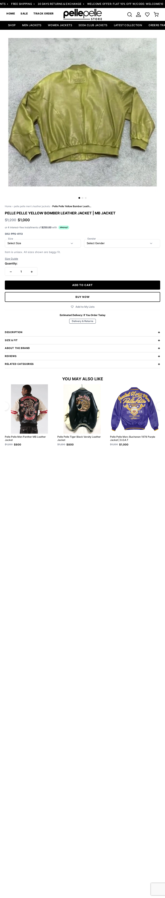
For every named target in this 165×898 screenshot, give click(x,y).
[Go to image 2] (82, 198)
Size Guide (11, 258)
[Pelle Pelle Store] (82, 14)
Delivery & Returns (82, 321)
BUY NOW (82, 296)
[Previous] (5, 406)
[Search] (129, 14)
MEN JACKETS (31, 25)
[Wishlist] (147, 14)
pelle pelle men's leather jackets (32, 206)
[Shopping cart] (156, 14)
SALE (24, 13)
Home (8, 206)
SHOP (12, 25)
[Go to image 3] (86, 198)
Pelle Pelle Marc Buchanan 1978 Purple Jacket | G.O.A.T (132, 438)
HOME (10, 13)
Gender (91, 239)
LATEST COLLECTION (128, 25)
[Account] (138, 14)
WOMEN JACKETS (60, 25)
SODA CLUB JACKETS (92, 25)
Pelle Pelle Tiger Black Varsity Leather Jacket (79, 438)
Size (10, 239)
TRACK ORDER (43, 13)
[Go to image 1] (79, 198)
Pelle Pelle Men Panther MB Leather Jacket (25, 438)
